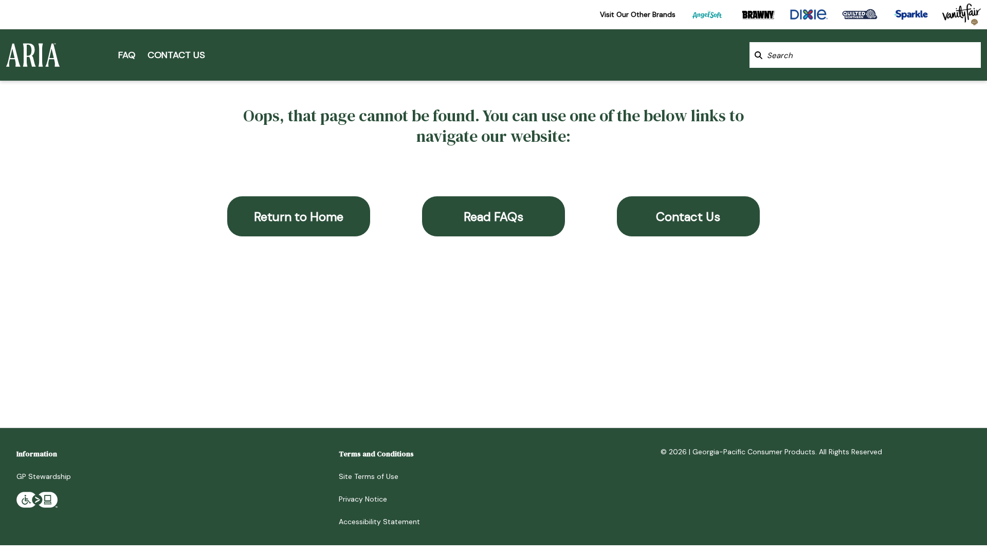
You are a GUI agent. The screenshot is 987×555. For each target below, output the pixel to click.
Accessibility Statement (379, 521)
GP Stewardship (43, 476)
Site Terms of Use (368, 476)
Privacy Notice (363, 499)
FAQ (126, 55)
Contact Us (176, 55)
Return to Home (298, 217)
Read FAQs (493, 217)
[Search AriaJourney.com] (758, 55)
